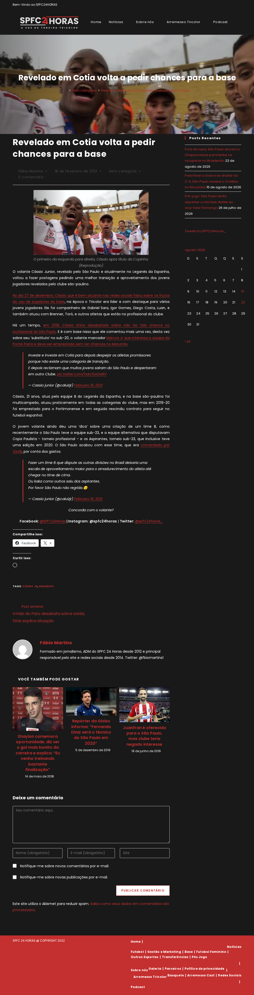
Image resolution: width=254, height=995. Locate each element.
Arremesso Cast (201, 975)
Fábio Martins (30, 171)
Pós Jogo (199, 957)
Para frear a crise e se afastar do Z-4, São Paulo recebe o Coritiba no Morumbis (211, 181)
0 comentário (31, 177)
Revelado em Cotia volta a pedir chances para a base (145, 90)
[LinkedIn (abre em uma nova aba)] (239, 4)
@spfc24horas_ (149, 521)
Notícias (234, 947)
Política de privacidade (204, 968)
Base (189, 952)
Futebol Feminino (211, 952)
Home (136, 941)
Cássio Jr (29, 586)
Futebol (137, 952)
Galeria (155, 968)
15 (242, 291)
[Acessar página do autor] (22, 649)
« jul (187, 341)
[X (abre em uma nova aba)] (223, 4)
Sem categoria (123, 171)
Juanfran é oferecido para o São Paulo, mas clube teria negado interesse (144, 736)
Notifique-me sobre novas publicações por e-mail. (64, 877)
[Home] (66, 90)
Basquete (175, 975)
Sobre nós (139, 970)
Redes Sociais (229, 975)
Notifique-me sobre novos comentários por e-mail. (64, 866)
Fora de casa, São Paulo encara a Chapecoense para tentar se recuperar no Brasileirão (212, 155)
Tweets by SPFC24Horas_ (205, 231)
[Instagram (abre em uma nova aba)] (234, 4)
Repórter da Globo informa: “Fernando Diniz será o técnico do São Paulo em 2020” (91, 732)
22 (243, 302)
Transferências (175, 957)
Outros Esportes (145, 957)
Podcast (138, 987)
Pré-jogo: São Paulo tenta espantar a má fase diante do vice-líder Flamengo (209, 202)
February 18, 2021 (88, 385)
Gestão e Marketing (164, 952)
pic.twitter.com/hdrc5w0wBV (81, 374)
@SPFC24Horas (53, 521)
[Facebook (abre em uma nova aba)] (228, 4)
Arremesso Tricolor (150, 977)
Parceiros (173, 968)
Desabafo (46, 586)
